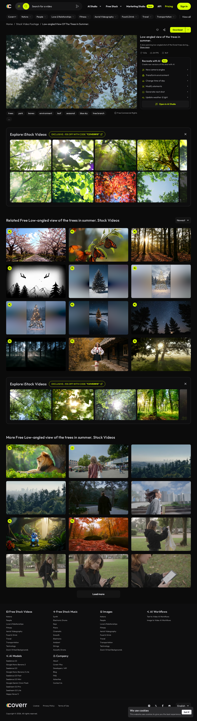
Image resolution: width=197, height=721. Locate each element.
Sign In (184, 6)
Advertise (57, 679)
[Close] (185, 134)
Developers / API (60, 668)
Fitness (9, 627)
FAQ (55, 675)
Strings (56, 646)
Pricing (169, 6)
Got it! (186, 712)
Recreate (35, 258)
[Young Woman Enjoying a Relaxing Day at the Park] (161, 534)
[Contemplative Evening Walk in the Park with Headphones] (98, 498)
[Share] (164, 30)
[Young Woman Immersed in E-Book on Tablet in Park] (98, 571)
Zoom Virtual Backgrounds (17, 650)
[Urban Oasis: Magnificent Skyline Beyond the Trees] (36, 497)
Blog (55, 672)
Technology (11, 646)
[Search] (26, 6)
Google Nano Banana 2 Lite (17, 672)
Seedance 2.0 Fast (13, 675)
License (36, 706)
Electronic (57, 639)
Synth (55, 616)
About (55, 661)
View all (186, 16)
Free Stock (112, 6)
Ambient (56, 642)
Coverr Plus (57, 664)
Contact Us (57, 683)
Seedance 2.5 (11, 661)
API (159, 6)
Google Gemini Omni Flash (17, 683)
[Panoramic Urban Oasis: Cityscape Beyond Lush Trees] (161, 461)
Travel (8, 639)
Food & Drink (11, 635)
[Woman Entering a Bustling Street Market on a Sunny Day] (98, 461)
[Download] (61, 258)
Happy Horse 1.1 (12, 694)
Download (178, 29)
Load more (98, 594)
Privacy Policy (48, 706)
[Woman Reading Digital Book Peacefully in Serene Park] (161, 570)
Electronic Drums (60, 620)
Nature (9, 616)
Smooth (56, 635)
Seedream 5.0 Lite (13, 690)
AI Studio (92, 6)
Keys (55, 624)
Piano (55, 627)
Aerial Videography (14, 631)
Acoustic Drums (59, 650)
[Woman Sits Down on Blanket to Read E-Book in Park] (36, 570)
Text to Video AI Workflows (158, 616)
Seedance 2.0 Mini (13, 679)
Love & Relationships (14, 624)
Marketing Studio (139, 6)
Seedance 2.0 (11, 668)
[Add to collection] (157, 30)
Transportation (12, 642)
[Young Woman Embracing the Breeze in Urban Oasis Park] (161, 497)
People (9, 620)
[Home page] (8, 6)
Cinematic (57, 631)
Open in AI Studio (167, 104)
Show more (144, 47)
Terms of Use (63, 706)
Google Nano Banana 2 (16, 664)
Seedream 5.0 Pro (13, 686)
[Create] (19, 6)
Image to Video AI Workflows (159, 620)
